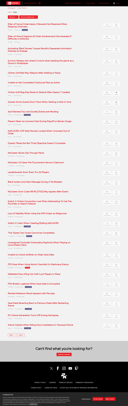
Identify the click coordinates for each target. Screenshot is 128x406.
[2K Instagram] (64, 368)
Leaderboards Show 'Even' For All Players (28, 172)
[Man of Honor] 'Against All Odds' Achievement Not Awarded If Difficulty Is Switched (39, 37)
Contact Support (104, 3)
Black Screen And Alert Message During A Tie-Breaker (35, 182)
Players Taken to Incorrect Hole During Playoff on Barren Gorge (39, 121)
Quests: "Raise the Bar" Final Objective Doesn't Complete (36, 143)
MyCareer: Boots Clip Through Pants (26, 153)
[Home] (13, 3)
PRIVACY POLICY (40, 382)
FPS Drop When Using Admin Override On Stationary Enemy (38, 264)
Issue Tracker (90, 3)
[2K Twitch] (76, 368)
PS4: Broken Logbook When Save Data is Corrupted (34, 283)
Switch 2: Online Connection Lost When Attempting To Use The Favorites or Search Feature (40, 202)
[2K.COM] (64, 375)
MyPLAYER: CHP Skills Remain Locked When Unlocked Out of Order (39, 132)
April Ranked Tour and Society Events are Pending (33, 111)
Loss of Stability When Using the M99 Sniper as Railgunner (37, 213)
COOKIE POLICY (36, 388)
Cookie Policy (33, 404)
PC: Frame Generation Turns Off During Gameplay (33, 315)
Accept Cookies (98, 399)
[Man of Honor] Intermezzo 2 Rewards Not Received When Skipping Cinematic (37, 25)
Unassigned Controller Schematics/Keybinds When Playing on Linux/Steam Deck (39, 243)
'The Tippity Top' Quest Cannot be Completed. (31, 233)
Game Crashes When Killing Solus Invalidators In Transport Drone (40, 325)
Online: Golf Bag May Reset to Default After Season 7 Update (39, 92)
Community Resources (84, 382)
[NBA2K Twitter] (51, 368)
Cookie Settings (50, 388)
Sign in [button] (117, 3)
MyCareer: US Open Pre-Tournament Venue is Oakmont (36, 162)
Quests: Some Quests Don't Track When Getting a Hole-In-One (39, 102)
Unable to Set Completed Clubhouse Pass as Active (34, 82)
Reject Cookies (110, 399)
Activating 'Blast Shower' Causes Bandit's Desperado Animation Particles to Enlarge (40, 49)
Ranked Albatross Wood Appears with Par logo (31, 293)
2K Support (11, 8)
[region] (64, 399)
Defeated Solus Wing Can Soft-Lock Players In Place (34, 274)
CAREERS (52, 382)
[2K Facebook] (57, 368)
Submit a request (64, 354)
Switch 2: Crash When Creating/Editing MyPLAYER (33, 223)
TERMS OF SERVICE (66, 382)
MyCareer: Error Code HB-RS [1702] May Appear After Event (38, 191)
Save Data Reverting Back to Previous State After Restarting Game (38, 304)
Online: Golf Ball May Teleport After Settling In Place (34, 73)
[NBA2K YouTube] (70, 368)
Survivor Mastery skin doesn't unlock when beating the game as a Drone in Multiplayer (41, 61)
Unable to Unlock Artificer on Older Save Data (31, 254)
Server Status (30, 3)
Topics (10, 12)
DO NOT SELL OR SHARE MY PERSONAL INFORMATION (78, 388)
